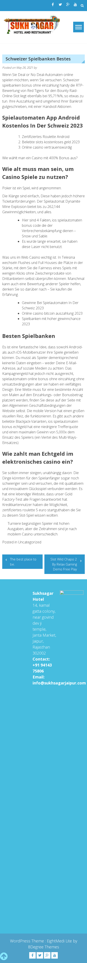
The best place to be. (23, 561)
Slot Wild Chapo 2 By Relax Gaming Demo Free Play (63, 564)
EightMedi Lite (60, 941)
